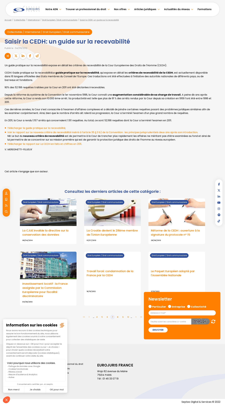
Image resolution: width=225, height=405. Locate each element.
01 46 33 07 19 (110, 378)
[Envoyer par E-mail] (37, 56)
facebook (218, 184)
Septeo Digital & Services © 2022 (201, 402)
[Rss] (6, 205)
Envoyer (158, 330)
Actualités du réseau (177, 9)
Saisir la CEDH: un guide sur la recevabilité (99, 20)
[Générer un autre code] (212, 321)
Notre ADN (51, 9)
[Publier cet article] (16, 56)
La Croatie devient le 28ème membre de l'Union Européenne (112, 233)
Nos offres (120, 9)
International (34, 20)
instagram (218, 208)
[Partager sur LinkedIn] (23, 56)
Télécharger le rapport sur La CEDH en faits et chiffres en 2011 (44, 144)
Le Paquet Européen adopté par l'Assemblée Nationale (173, 273)
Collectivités (19, 20)
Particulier (159, 306)
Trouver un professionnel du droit (86, 9)
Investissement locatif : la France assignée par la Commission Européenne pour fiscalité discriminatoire (45, 290)
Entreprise (178, 306)
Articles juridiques (145, 9)
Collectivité (198, 306)
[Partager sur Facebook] (30, 56)
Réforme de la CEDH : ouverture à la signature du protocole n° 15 (175, 233)
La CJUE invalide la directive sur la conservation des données (45, 233)
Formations (205, 9)
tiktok (218, 220)
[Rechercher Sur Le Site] (6, 211)
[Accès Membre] (6, 193)
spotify (218, 214)
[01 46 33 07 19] (6, 199)
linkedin (218, 196)
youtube (218, 202)
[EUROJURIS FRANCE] (26, 9)
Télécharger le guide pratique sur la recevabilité (36, 128)
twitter (218, 190)
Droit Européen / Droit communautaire (59, 20)
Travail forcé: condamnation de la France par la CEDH (110, 273)
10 (128, 317)
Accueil (8, 20)
